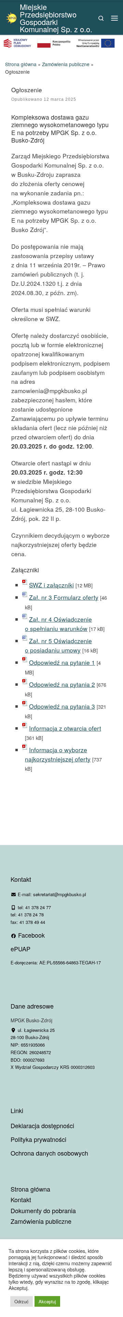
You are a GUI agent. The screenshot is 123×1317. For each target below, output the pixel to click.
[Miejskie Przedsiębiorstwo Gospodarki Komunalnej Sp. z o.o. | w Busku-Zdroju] (11, 17)
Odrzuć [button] (21, 1301)
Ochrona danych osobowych (49, 1152)
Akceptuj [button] (47, 1301)
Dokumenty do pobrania (43, 1210)
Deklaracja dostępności (42, 1125)
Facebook (30, 934)
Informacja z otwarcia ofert (65, 728)
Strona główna (21, 64)
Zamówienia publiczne (66, 64)
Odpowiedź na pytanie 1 (62, 662)
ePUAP (20, 948)
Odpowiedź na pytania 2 (62, 684)
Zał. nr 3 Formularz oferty (63, 597)
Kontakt (21, 1199)
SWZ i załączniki (51, 585)
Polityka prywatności (38, 1139)
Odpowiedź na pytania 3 (62, 706)
